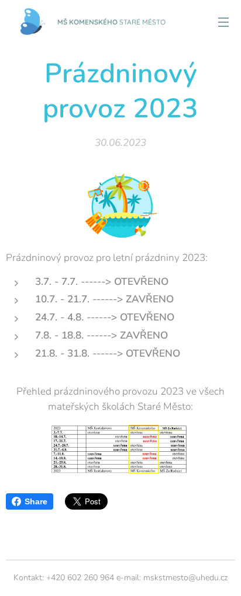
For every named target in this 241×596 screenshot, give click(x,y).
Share (36, 501)
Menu (223, 21)
